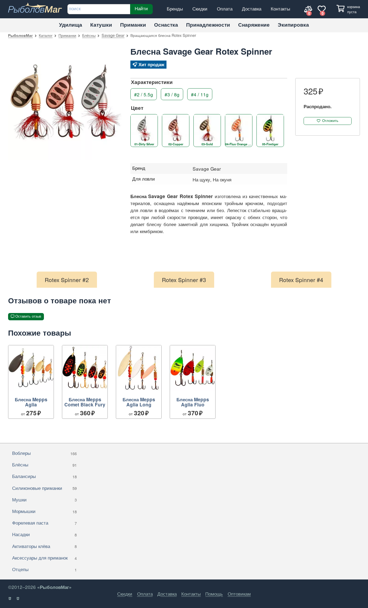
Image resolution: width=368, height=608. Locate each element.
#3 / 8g (172, 94)
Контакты (280, 8)
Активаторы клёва (44, 546)
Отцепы (44, 569)
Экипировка (293, 24)
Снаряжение (254, 24)
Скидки (199, 8)
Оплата (224, 8)
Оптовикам (239, 593)
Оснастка (166, 24)
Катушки (101, 24)
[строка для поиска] (98, 9)
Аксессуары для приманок (44, 557)
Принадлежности (208, 24)
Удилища (70, 24)
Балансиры (44, 476)
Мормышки (44, 511)
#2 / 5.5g (143, 94)
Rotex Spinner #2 (67, 280)
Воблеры (44, 452)
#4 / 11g (200, 94)
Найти (141, 8)
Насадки (44, 534)
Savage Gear (113, 35)
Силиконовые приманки (44, 487)
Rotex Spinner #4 (301, 280)
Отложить (330, 121)
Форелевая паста (44, 522)
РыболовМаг (20, 35)
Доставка (251, 8)
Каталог (46, 35)
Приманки (133, 24)
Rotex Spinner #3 (184, 280)
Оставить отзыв (28, 316)
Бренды (175, 8)
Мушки (44, 499)
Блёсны (89, 35)
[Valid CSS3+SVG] (18, 598)
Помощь (214, 593)
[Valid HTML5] (10, 598)
